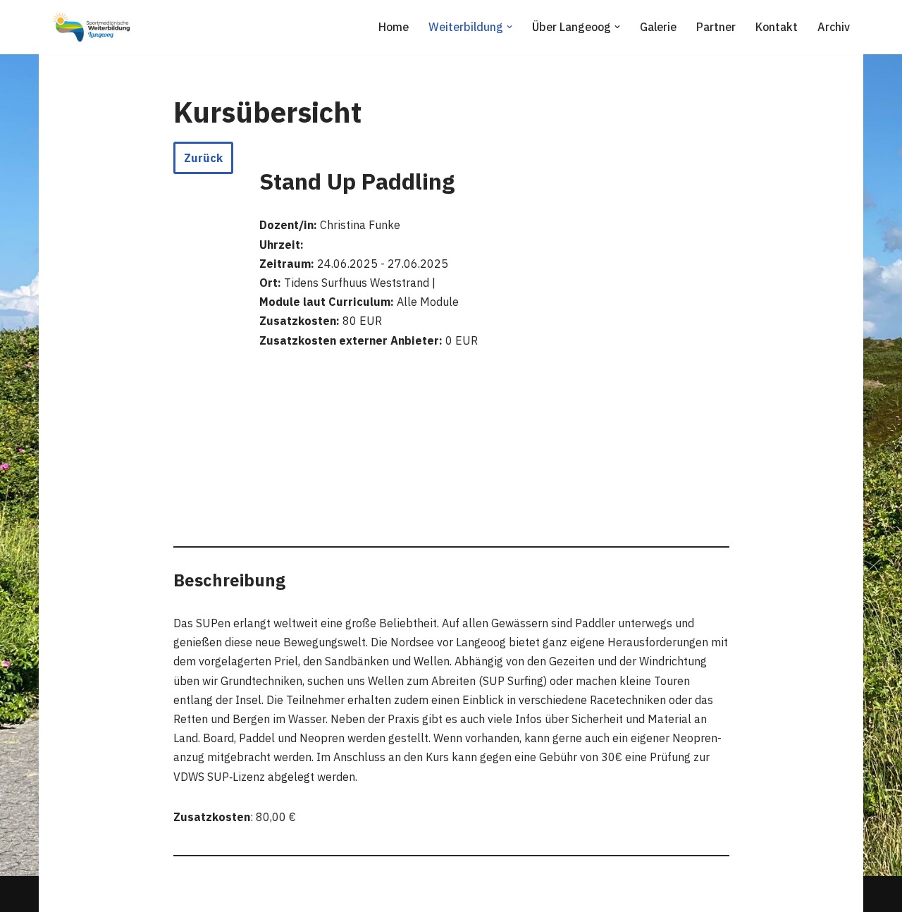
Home (393, 27)
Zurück (203, 158)
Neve (62, 894)
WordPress (195, 894)
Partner (716, 27)
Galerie (658, 27)
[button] (509, 27)
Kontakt (776, 27)
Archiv (833, 27)
